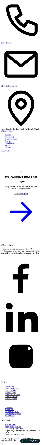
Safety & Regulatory (12, 389)
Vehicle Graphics (11, 397)
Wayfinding (9, 137)
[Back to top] (2, 443)
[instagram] (21, 378)
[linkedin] (21, 337)
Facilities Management (13, 414)
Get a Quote (5, 151)
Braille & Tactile (11, 139)
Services (8, 135)
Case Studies (9, 143)
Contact (8, 147)
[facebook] (21, 296)
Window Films (10, 393)
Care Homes (9, 410)
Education (9, 408)
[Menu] (11, 151)
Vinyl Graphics (10, 391)
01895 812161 (6, 43)
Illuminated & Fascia (12, 395)
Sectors (8, 141)
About (7, 145)
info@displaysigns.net (9, 86)
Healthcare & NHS (12, 412)
